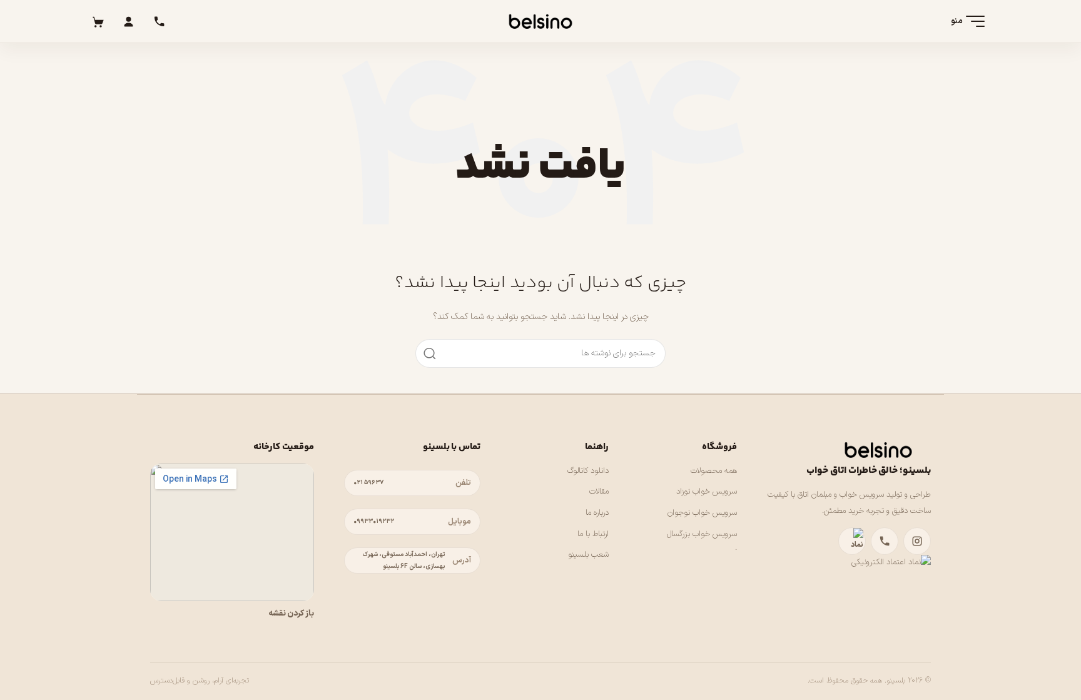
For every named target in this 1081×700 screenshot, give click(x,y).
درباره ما (597, 513)
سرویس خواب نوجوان (702, 513)
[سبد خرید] (97, 21)
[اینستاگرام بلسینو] (917, 541)
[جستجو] (429, 353)
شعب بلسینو (588, 555)
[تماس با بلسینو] (884, 541)
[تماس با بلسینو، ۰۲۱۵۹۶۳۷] (159, 21)
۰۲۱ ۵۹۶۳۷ (368, 482)
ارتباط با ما (593, 534)
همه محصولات (714, 471)
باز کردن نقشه (291, 613)
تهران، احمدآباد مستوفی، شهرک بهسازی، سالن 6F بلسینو (403, 560)
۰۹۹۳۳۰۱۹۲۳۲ (373, 521)
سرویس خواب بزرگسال (702, 534)
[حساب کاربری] (128, 21)
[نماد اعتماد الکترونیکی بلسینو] (852, 541)
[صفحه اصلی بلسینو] (540, 21)
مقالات (599, 491)
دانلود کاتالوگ (588, 471)
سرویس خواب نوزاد (706, 491)
